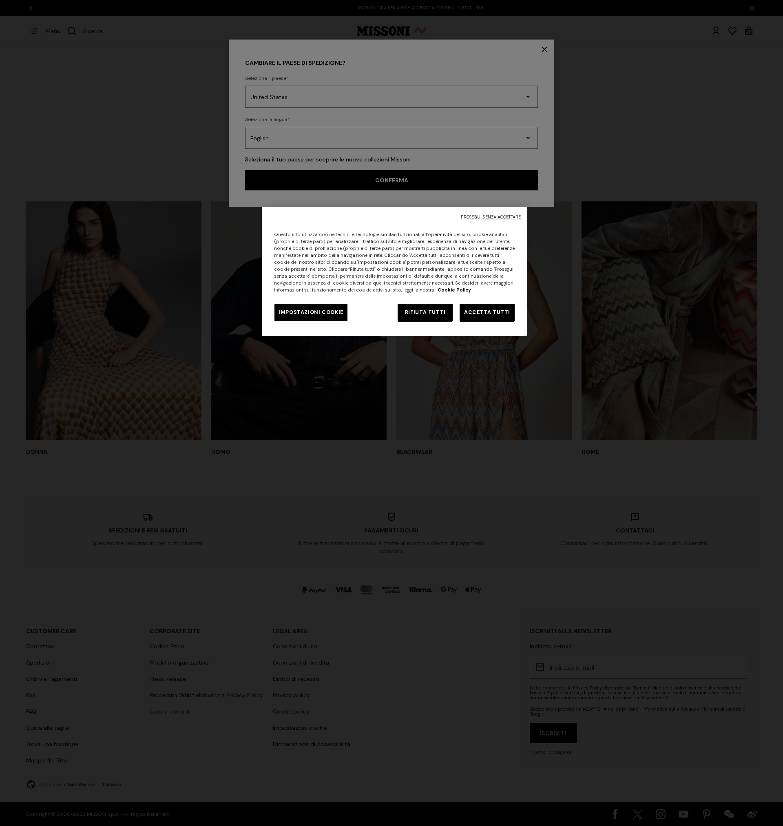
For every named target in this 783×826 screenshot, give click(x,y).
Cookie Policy (454, 290)
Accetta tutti (487, 312)
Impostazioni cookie (311, 312)
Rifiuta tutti (425, 312)
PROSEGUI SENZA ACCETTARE (491, 217)
